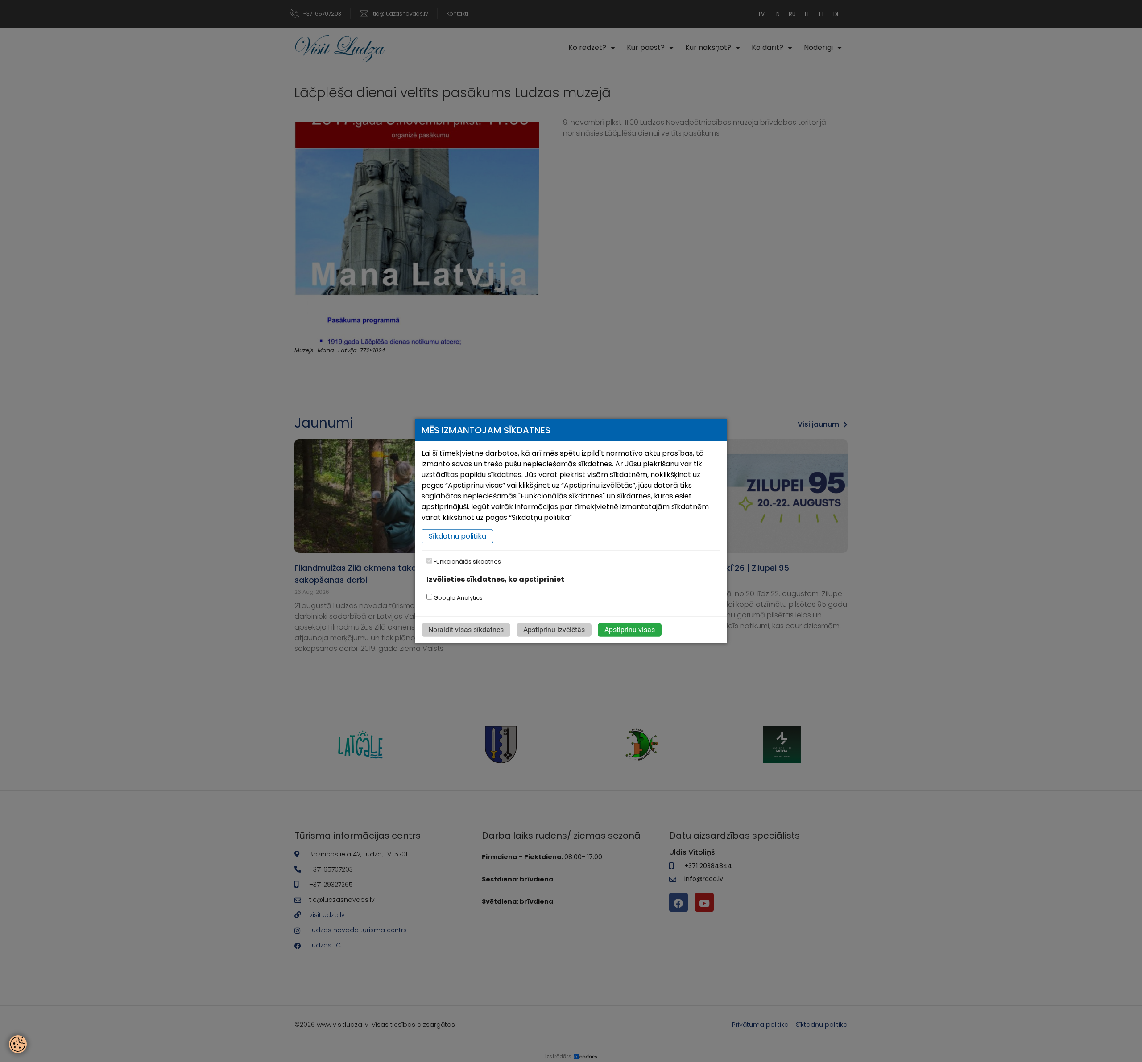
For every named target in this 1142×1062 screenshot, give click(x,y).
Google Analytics (457, 597)
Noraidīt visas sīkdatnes (466, 629)
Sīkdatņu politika (457, 536)
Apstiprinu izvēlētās (554, 629)
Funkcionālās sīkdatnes (466, 561)
